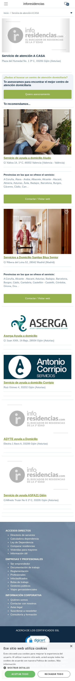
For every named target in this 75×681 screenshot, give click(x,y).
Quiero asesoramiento (37, 94)
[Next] (64, 35)
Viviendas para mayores (23, 549)
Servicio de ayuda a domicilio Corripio (29, 382)
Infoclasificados (18, 578)
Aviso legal (16, 607)
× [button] (71, 646)
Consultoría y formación (23, 614)
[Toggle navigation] (6, 4)
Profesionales (17, 574)
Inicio (6, 13)
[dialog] (37, 661)
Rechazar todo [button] (54, 674)
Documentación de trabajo (25, 567)
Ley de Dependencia (21, 542)
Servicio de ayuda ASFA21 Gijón (25, 495)
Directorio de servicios (22, 535)
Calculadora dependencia (24, 538)
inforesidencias (33, 4)
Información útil (18, 553)
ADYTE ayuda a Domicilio (21, 438)
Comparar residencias (22, 546)
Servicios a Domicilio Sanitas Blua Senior (31, 257)
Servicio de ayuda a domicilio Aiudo (27, 158)
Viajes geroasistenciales (23, 589)
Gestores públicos (20, 585)
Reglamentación (19, 571)
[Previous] (7, 35)
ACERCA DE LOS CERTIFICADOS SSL (37, 630)
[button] (37, 641)
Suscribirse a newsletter (23, 610)
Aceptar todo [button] (20, 674)
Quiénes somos (19, 599)
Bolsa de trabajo (19, 582)
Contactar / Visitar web (37, 198)
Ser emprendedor (20, 563)
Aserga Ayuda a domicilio (20, 335)
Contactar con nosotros (23, 603)
